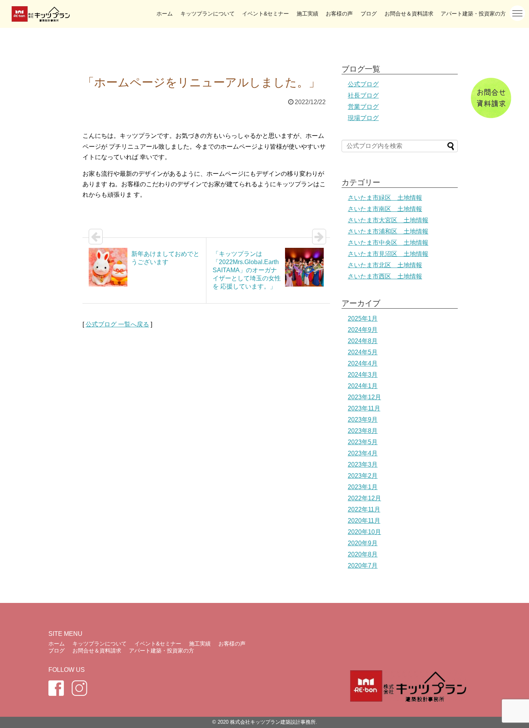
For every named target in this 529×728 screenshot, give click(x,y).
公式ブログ (363, 84)
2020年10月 (364, 532)
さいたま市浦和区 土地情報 (388, 231)
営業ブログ (363, 106)
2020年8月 (363, 554)
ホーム (164, 13)
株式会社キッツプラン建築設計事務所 (273, 722)
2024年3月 (363, 374)
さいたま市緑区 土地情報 (385, 197)
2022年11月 (364, 509)
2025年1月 (363, 318)
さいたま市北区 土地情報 (385, 265)
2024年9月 (363, 329)
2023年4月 (363, 453)
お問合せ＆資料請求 (409, 13)
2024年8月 (363, 341)
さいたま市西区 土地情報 (385, 276)
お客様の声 (339, 13)
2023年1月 (363, 487)
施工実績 (307, 13)
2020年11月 (364, 520)
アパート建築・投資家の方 (473, 13)
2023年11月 (364, 408)
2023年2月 (363, 475)
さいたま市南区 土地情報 (385, 209)
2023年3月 (363, 464)
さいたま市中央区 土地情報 (388, 242)
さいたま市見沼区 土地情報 (388, 254)
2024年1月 (363, 386)
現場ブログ (363, 118)
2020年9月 (363, 543)
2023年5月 (363, 442)
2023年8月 (363, 431)
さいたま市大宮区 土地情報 (388, 220)
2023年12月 (364, 397)
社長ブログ (363, 95)
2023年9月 (363, 419)
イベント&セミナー (265, 13)
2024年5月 (363, 352)
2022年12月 (364, 498)
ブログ (369, 13)
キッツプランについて (207, 13)
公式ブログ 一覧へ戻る (117, 324)
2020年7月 (363, 565)
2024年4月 (363, 363)
